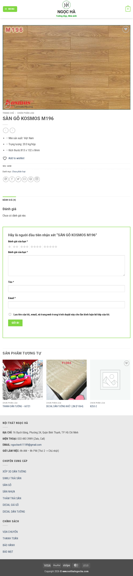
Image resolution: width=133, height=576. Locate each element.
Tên (11, 282)
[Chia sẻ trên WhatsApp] (6, 179)
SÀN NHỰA (9, 491)
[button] (10, 9)
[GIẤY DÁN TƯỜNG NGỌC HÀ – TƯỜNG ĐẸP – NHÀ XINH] (66, 9)
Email (12, 298)
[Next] (130, 387)
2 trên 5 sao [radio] (15, 247)
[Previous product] (12, 130)
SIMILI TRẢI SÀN (12, 478)
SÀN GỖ (7, 485)
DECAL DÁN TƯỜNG (14, 511)
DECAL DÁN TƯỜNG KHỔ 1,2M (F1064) (64, 406)
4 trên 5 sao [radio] (35, 247)
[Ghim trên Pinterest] (31, 179)
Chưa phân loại (25, 112)
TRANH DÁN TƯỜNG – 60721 (16, 406)
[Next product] (5, 130)
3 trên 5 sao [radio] (24, 247)
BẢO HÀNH (9, 545)
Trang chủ (8, 112)
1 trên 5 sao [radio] (9, 247)
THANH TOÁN (10, 538)
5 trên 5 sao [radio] (49, 247)
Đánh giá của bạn (18, 241)
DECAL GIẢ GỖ (11, 505)
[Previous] (2, 387)
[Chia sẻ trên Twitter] (18, 179)
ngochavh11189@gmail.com (26, 444)
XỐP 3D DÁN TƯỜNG (14, 471)
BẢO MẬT (8, 551)
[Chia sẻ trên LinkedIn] (37, 179)
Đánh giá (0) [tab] (9, 200)
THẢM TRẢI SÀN (12, 498)
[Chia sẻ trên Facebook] (12, 179)
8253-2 (93, 406)
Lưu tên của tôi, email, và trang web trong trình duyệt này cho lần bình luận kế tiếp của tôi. (62, 314)
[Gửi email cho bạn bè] (24, 179)
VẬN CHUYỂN (10, 531)
